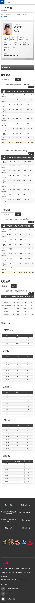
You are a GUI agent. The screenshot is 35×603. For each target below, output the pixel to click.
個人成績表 (4, 16)
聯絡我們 (12, 568)
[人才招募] (26, 528)
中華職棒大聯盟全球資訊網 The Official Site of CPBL (9, 2)
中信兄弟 (8, 14)
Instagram (10, 594)
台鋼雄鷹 (18, 550)
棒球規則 (12, 572)
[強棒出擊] (9, 528)
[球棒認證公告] (26, 505)
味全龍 (30, 542)
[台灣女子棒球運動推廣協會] (9, 520)
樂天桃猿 (18, 542)
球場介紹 (28, 568)
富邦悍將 (24, 542)
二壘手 (10, 230)
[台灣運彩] (9, 505)
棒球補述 (19, 572)
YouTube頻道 (11, 599)
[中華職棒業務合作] (26, 513)
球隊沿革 (4, 572)
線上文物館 (20, 568)
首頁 (2, 14)
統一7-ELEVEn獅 (11, 542)
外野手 (10, 234)
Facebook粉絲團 (12, 588)
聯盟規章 (27, 572)
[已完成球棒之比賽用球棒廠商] (9, 513)
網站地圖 (4, 576)
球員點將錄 (17, 14)
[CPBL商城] (26, 520)
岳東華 (25, 14)
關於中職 (4, 568)
